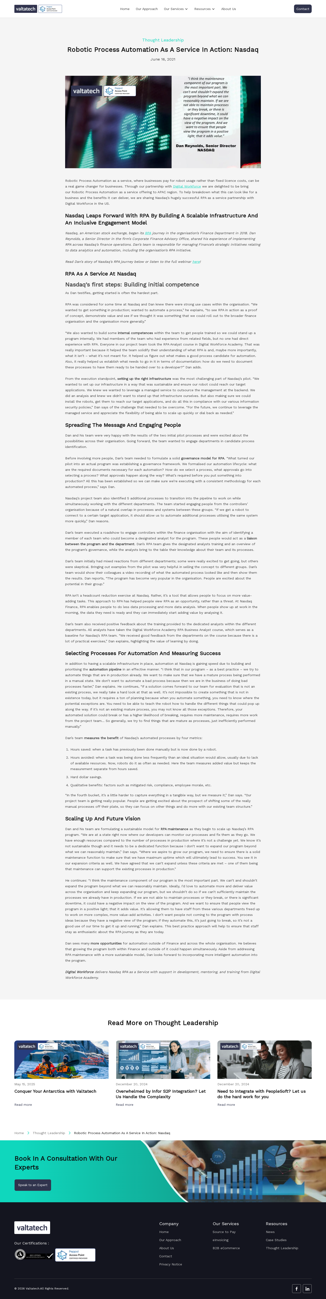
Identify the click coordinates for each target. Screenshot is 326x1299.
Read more (23, 1104)
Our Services (174, 9)
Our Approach (147, 9)
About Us (228, 9)
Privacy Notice (170, 1264)
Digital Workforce (187, 186)
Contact (302, 9)
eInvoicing (220, 1240)
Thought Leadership (49, 1133)
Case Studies (276, 1240)
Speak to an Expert (32, 1185)
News (270, 1232)
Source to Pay (224, 1232)
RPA (148, 233)
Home (125, 9)
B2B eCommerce (226, 1248)
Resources (202, 9)
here (196, 262)
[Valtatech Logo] (32, 1227)
